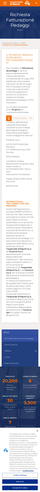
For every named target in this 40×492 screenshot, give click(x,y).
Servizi (6, 332)
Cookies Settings (20, 475)
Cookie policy (28, 471)
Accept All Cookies (20, 488)
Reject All (20, 481)
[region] (20, 460)
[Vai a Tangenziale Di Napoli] (20, 3)
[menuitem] (20, 339)
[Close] (37, 430)
